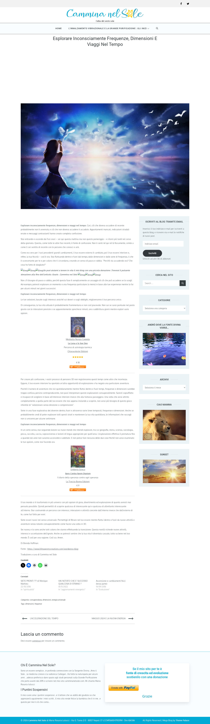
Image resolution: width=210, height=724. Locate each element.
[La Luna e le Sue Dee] (78, 319)
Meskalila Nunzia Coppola (78, 339)
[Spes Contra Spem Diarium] (78, 447)
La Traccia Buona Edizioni (78, 481)
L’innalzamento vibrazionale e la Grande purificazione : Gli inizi (108, 28)
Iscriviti (152, 253)
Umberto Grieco (78, 469)
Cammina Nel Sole (37, 720)
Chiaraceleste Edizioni (78, 351)
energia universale (58, 600)
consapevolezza (36, 600)
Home (58, 28)
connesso (36, 641)
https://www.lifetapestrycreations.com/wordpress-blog (52, 549)
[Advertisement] (105, 76)
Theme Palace (182, 720)
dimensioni (46, 600)
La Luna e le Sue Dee (78, 343)
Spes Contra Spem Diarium (78, 473)
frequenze (38, 604)
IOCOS (131, 720)
